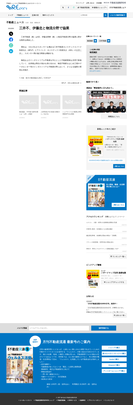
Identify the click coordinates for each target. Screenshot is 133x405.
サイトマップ (80, 3)
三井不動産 (102, 41)
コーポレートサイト (25, 400)
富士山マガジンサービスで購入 (114, 353)
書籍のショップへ (100, 7)
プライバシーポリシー (95, 400)
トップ (10, 15)
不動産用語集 (84, 7)
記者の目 (35, 15)
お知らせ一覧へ (120, 315)
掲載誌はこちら (114, 116)
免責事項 (82, 400)
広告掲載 (99, 3)
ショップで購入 (114, 348)
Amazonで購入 (114, 365)
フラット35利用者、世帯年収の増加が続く (106, 243)
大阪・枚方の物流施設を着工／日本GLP (35, 78)
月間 (106, 217)
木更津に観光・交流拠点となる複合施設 (106, 230)
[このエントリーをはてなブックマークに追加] (11, 51)
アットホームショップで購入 (114, 371)
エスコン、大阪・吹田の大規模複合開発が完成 (106, 224)
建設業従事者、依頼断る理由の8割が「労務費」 (106, 237)
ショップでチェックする (114, 282)
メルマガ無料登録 (117, 15)
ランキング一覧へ (119, 256)
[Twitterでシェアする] (11, 33)
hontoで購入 (114, 359)
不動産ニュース (22, 15)
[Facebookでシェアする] (11, 40)
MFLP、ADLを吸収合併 (71, 83)
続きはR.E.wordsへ (95, 71)
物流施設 (90, 41)
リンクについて (109, 400)
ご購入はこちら (119, 166)
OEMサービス (72, 400)
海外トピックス (48, 15)
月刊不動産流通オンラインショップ (102, 312)
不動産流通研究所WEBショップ (44, 400)
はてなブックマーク (117, 217)
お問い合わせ (90, 3)
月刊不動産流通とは (117, 7)
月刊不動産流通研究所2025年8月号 (99, 307)
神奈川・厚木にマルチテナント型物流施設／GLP (106, 250)
